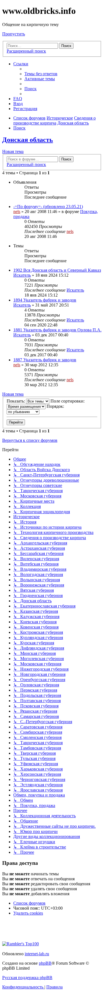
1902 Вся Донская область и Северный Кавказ (57, 270)
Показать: (16, 401)
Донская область (27, 139)
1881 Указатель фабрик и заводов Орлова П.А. (57, 330)
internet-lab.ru (37, 953)
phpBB (45, 963)
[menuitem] (40, 73)
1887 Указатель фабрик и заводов (44, 359)
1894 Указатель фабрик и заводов (44, 300)
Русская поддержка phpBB (27, 977)
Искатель (22, 275)
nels (16, 211)
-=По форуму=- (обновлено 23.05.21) (48, 206)
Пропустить (13, 34)
